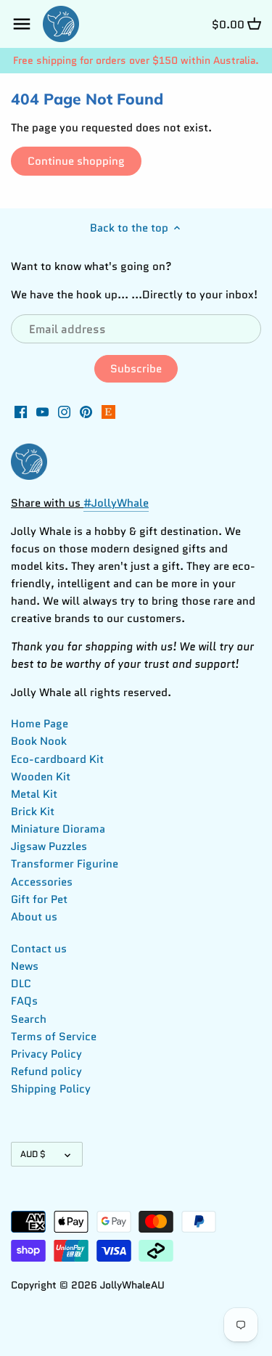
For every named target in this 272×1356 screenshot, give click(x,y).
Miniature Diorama (58, 829)
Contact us (39, 949)
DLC (21, 984)
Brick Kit (32, 812)
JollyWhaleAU (132, 1285)
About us (34, 917)
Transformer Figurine (64, 864)
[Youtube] (42, 411)
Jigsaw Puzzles (49, 846)
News (24, 966)
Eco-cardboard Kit (57, 759)
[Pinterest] (86, 411)
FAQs (24, 1001)
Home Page (39, 724)
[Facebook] (21, 411)
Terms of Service (53, 1037)
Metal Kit (34, 794)
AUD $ (33, 1154)
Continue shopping (76, 161)
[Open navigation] (22, 24)
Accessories (42, 882)
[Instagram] (64, 411)
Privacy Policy (46, 1054)
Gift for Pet (39, 899)
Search (28, 1019)
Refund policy (46, 1071)
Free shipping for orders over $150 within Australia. (136, 61)
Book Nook (39, 741)
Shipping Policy (51, 1089)
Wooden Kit (40, 777)
